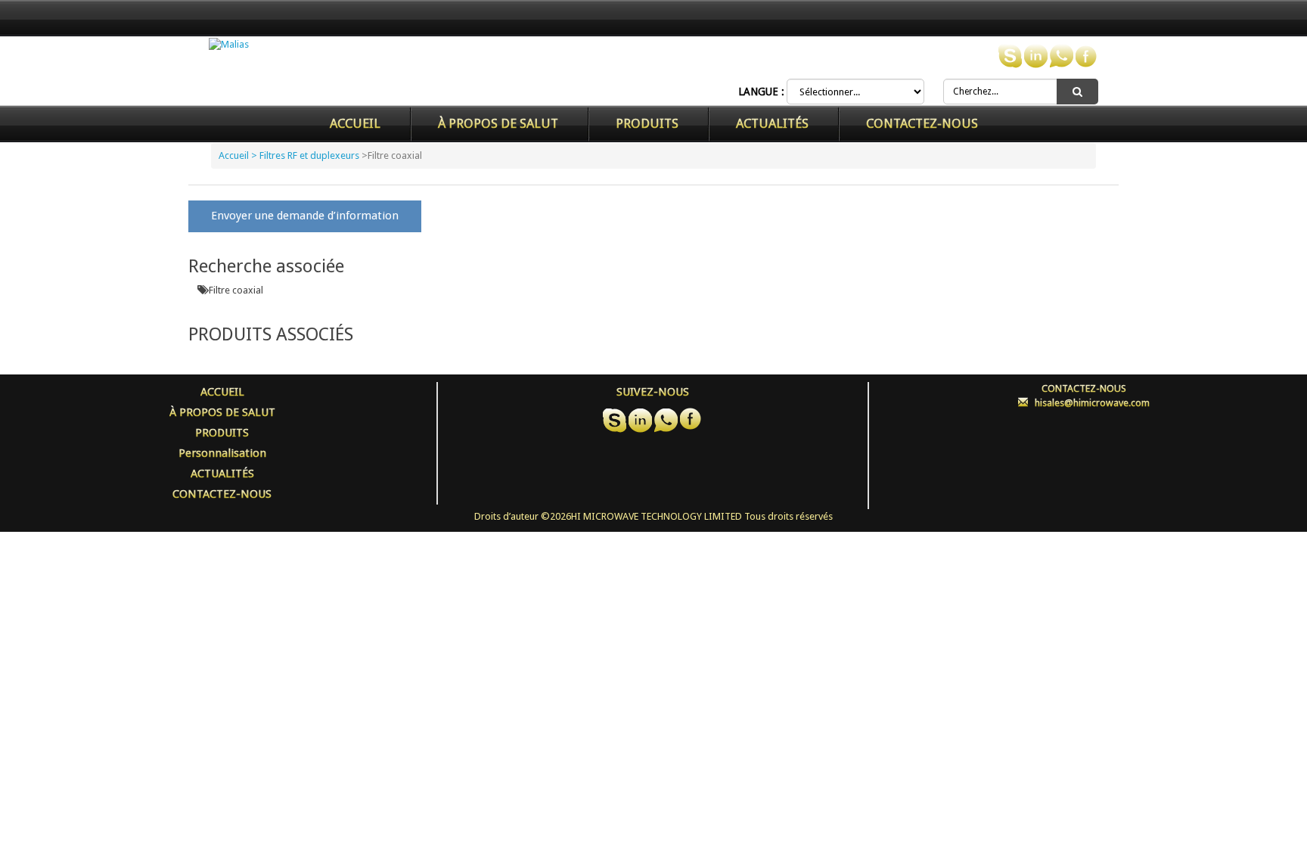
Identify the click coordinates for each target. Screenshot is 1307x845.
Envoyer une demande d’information (305, 215)
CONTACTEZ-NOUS (922, 123)
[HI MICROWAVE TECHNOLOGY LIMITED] (229, 44)
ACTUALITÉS (772, 123)
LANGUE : (761, 91)
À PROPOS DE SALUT (498, 123)
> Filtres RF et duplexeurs (305, 155)
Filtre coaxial (236, 290)
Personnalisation (222, 453)
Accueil (355, 123)
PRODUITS (647, 123)
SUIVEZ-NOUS (652, 392)
